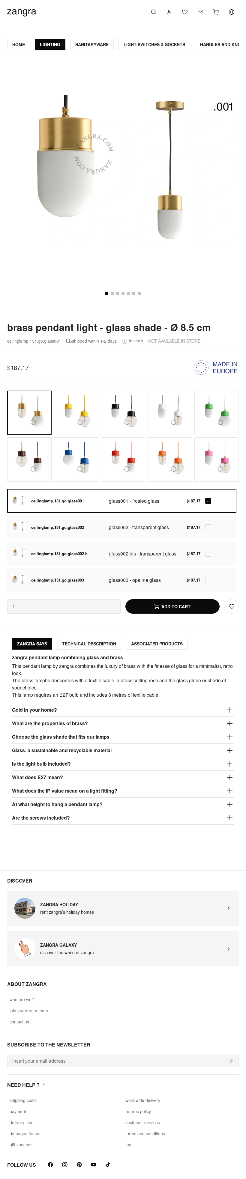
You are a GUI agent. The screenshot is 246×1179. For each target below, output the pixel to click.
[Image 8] (117, 293)
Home (18, 44)
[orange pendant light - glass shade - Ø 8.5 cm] (170, 459)
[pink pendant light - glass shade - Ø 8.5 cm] (216, 459)
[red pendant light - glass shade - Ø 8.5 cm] (123, 459)
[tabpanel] (123, 739)
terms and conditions (145, 1133)
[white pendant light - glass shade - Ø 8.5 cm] (170, 413)
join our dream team (29, 1011)
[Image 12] (139, 293)
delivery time (22, 1122)
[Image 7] (112, 293)
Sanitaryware (92, 44)
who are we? (22, 999)
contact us (19, 1022)
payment (18, 1111)
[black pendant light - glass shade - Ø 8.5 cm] (123, 413)
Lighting (50, 44)
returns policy (138, 1111)
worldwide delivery (142, 1100)
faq (128, 1145)
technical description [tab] (89, 644)
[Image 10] (128, 293)
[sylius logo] (21, 11)
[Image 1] (106, 293)
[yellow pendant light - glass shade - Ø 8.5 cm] (76, 413)
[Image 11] (133, 293)
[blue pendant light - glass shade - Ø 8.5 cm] (76, 459)
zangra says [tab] (32, 644)
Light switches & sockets (154, 44)
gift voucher (21, 1145)
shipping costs (23, 1100)
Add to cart (175, 606)
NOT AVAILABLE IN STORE (174, 341)
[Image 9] (123, 293)
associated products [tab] (157, 644)
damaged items (24, 1133)
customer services (142, 1122)
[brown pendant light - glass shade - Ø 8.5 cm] (29, 459)
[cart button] (216, 12)
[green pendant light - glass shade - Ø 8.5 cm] (216, 413)
